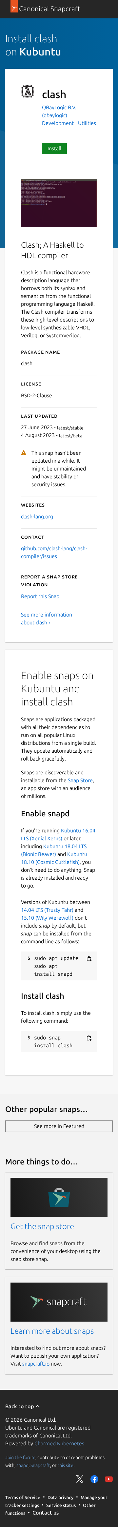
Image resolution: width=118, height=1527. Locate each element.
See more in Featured (59, 1126)
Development (58, 123)
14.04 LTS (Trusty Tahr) (47, 910)
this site (65, 1465)
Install (54, 148)
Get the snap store (42, 1226)
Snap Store (80, 780)
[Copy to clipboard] (88, 958)
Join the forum (20, 1457)
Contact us (45, 1513)
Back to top (20, 1406)
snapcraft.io (35, 1364)
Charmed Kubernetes (59, 1443)
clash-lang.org (37, 516)
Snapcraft (40, 1465)
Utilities (87, 123)
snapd (22, 1465)
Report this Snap (40, 596)
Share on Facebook (94, 1479)
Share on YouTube (109, 1479)
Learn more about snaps (52, 1331)
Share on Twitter (80, 1479)
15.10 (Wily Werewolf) (47, 918)
